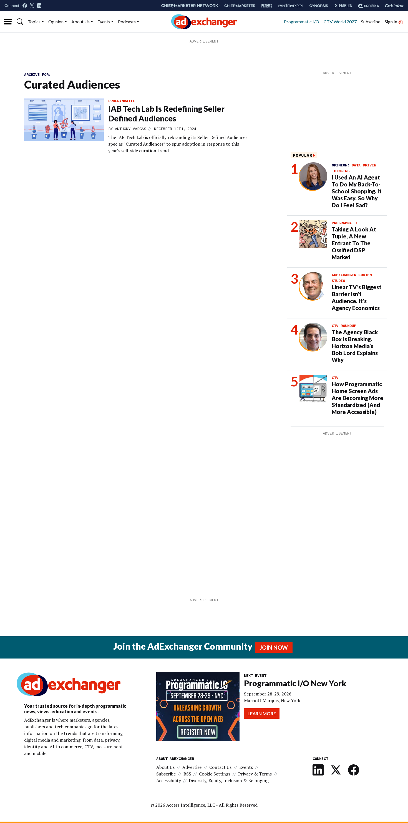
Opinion (56, 21)
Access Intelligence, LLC (190, 805)
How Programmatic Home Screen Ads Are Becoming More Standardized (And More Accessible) (357, 398)
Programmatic (121, 100)
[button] (20, 21)
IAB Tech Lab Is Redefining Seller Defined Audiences (166, 113)
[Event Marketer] (290, 6)
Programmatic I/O (301, 21)
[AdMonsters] (368, 5)
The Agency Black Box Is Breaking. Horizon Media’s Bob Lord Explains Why (355, 346)
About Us (80, 21)
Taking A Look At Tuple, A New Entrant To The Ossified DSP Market (354, 243)
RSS (187, 774)
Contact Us (220, 767)
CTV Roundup (344, 325)
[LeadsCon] (343, 5)
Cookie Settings (214, 774)
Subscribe (370, 21)
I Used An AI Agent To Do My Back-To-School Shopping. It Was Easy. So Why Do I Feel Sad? (357, 191)
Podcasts (127, 21)
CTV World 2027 (340, 21)
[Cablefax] (394, 5)
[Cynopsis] (318, 5)
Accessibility (168, 780)
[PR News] (266, 6)
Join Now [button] (274, 647)
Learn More (262, 713)
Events (103, 21)
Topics (34, 21)
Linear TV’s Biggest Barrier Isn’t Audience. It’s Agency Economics (356, 297)
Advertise (192, 767)
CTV (335, 377)
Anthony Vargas (130, 128)
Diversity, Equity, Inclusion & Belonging (229, 780)
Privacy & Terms (255, 774)
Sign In (391, 21)
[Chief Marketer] (239, 5)
